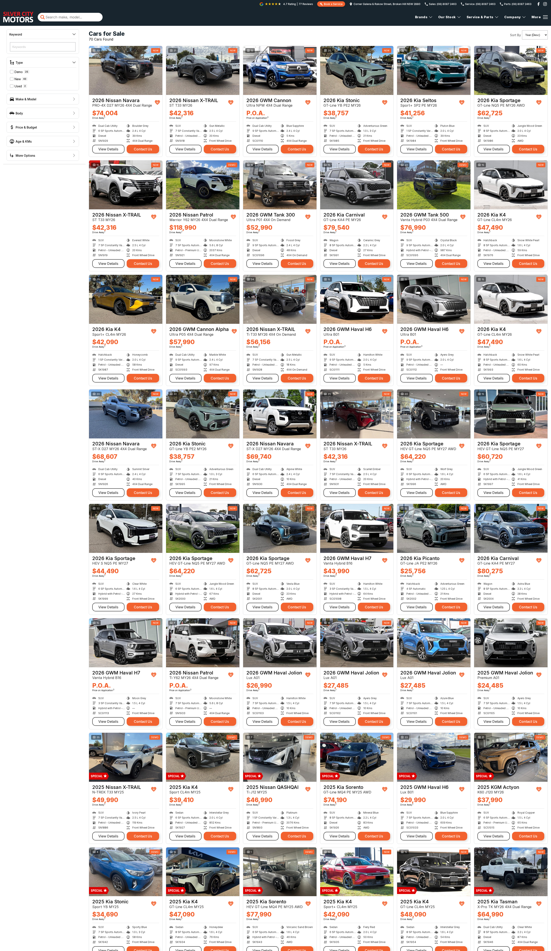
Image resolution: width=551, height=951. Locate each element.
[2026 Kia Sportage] (511, 70)
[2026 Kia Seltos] (433, 70)
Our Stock (447, 17)
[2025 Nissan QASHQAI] (280, 757)
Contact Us (143, 149)
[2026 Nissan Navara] (125, 70)
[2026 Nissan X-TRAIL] (202, 70)
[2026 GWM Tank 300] (280, 184)
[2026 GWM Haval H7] (357, 528)
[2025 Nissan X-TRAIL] (125, 757)
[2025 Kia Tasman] (511, 871)
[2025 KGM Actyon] (511, 757)
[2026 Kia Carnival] (357, 184)
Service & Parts (480, 17)
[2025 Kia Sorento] (357, 757)
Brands (421, 17)
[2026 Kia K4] (511, 184)
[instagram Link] (545, 4)
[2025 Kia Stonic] (125, 871)
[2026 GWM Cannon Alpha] (202, 299)
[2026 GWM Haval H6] (357, 299)
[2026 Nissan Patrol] (202, 184)
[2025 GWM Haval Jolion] (511, 642)
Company (512, 17)
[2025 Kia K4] (202, 757)
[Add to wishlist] (157, 102)
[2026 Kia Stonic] (357, 70)
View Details (108, 149)
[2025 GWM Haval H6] (433, 757)
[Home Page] (18, 17)
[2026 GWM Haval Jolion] (280, 642)
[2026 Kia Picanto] (433, 528)
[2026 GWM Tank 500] (433, 184)
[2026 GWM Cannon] (280, 70)
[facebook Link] (538, 4)
